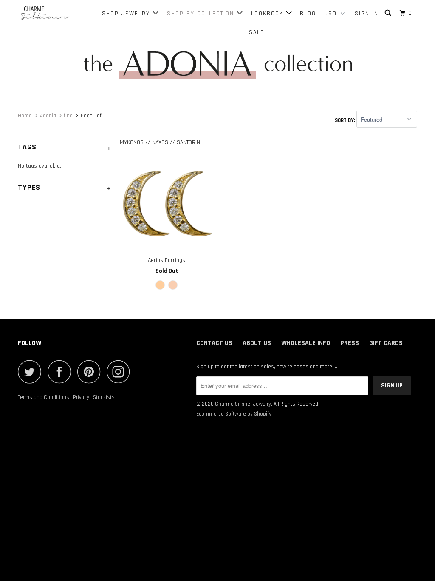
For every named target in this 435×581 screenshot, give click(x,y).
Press (349, 343)
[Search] (389, 13)
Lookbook (268, 13)
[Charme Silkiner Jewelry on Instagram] (121, 371)
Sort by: (345, 120)
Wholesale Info (305, 343)
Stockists (104, 397)
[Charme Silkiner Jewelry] (52, 13)
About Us (257, 343)
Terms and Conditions (43, 397)
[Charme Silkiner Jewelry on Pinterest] (91, 371)
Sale (256, 32)
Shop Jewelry (127, 13)
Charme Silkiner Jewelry (243, 404)
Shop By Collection (202, 13)
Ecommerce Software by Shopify (233, 413)
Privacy (81, 397)
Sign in (367, 13)
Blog (308, 13)
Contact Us (214, 343)
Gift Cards (386, 343)
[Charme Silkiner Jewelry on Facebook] (62, 371)
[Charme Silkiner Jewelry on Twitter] (32, 371)
